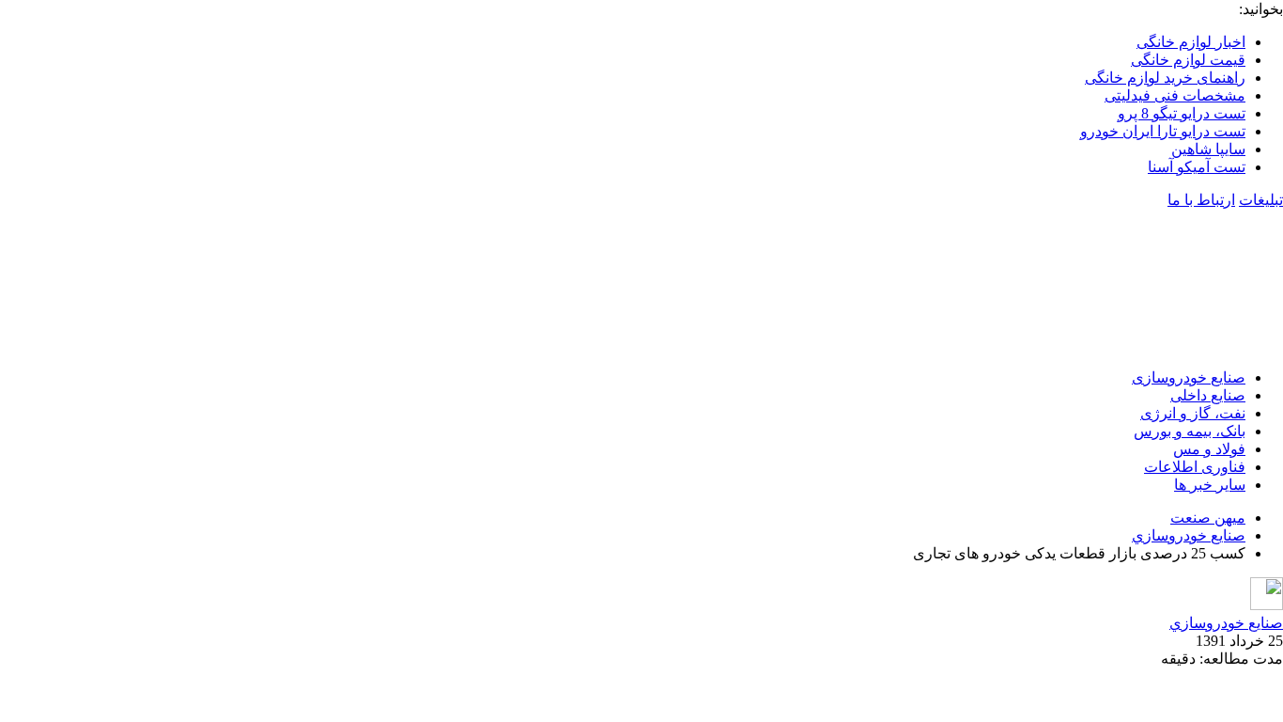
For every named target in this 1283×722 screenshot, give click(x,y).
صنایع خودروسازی (1188, 377)
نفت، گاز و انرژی (1192, 413)
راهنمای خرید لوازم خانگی (1165, 78)
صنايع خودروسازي (1188, 535)
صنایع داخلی (1207, 395)
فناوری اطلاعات (1194, 467)
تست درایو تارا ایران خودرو (1162, 131)
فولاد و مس (1209, 449)
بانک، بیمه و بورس (1189, 431)
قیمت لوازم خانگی (1188, 60)
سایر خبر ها (1209, 485)
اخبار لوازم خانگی (1190, 42)
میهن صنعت (1207, 518)
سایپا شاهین (1208, 149)
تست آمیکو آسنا (1196, 167)
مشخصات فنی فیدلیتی (1175, 95)
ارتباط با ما (1201, 200)
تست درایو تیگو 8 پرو (1181, 113)
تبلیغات (1261, 200)
